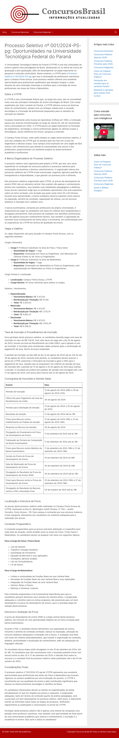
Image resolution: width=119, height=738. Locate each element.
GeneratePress (25, 732)
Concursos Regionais (42, 32)
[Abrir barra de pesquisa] (115, 32)
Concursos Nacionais (20, 32)
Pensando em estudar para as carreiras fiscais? (102, 83)
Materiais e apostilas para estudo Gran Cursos (103, 93)
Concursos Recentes (103, 51)
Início (4, 32)
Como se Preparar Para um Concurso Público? (102, 74)
